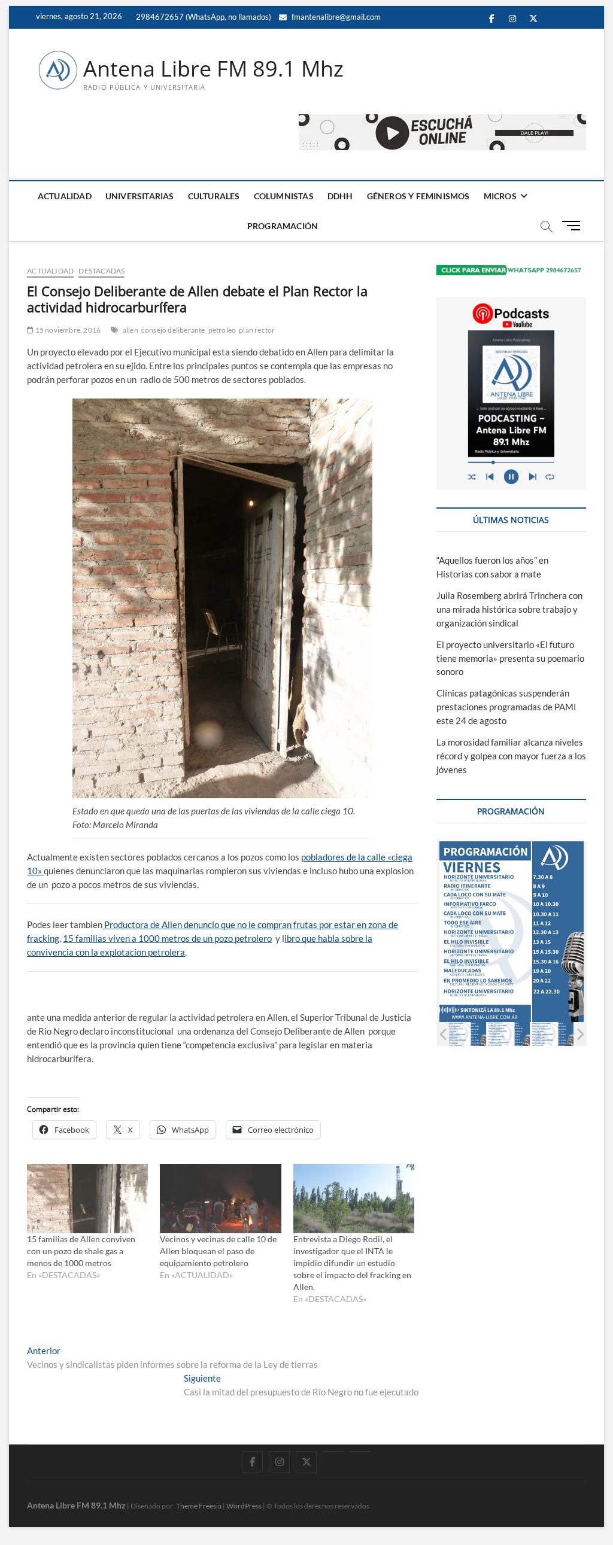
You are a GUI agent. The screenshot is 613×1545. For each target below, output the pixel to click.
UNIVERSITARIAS (139, 196)
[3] (465, 1034)
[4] (508, 1034)
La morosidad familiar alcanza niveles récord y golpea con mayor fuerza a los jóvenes (511, 756)
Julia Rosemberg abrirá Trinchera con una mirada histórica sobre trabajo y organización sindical (509, 609)
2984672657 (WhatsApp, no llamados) (202, 17)
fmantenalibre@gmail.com (335, 17)
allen (130, 330)
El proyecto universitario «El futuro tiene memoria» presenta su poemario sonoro (510, 658)
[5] (552, 1034)
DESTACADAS (101, 270)
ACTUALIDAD (65, 196)
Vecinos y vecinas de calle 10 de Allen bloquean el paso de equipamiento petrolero (218, 1251)
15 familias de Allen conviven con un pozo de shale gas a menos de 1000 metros (81, 1251)
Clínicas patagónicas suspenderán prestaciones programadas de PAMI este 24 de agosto (506, 707)
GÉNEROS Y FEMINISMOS (418, 196)
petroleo (222, 330)
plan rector (257, 330)
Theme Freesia (198, 1505)
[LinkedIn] (333, 1451)
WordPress (244, 1505)
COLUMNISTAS (284, 196)
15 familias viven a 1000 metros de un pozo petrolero (167, 938)
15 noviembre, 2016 (67, 330)
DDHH (340, 196)
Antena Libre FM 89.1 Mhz (213, 69)
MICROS (500, 196)
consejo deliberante (173, 330)
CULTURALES (214, 196)
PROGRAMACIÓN (282, 226)
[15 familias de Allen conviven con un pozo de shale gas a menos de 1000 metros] (87, 1198)
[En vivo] (360, 1451)
